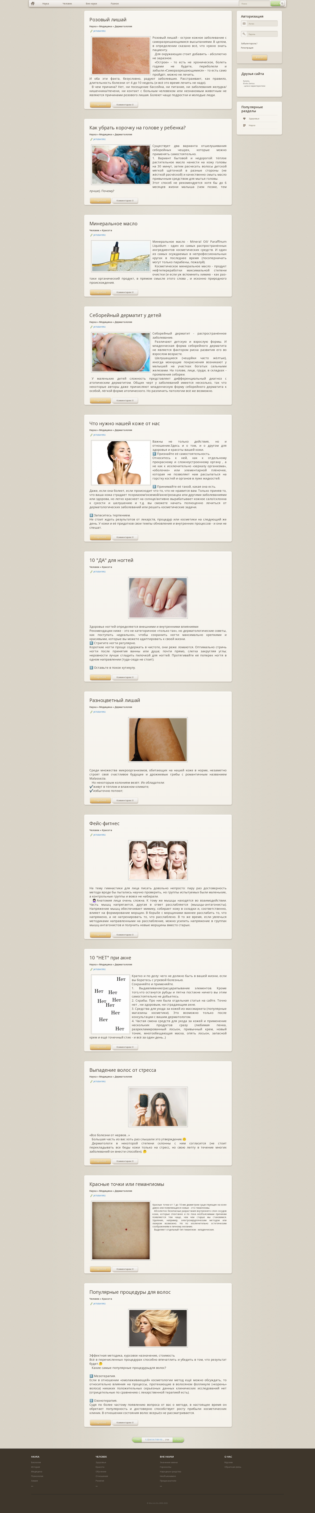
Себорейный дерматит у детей (125, 315)
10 (161, 1439)
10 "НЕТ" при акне (110, 957)
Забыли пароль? (249, 43)
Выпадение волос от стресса (122, 1070)
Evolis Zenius (248, 83)
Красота (107, 230)
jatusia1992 (99, 31)
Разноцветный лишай (114, 700)
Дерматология (123, 26)
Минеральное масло (113, 223)
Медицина (105, 26)
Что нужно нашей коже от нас (124, 423)
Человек (94, 230)
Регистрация (247, 47)
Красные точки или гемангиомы (126, 1184)
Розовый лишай (107, 19)
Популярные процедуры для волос (130, 1292)
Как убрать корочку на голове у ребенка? (137, 127)
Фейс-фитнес (104, 823)
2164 (167, 1439)
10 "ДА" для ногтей (111, 560)
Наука (93, 26)
